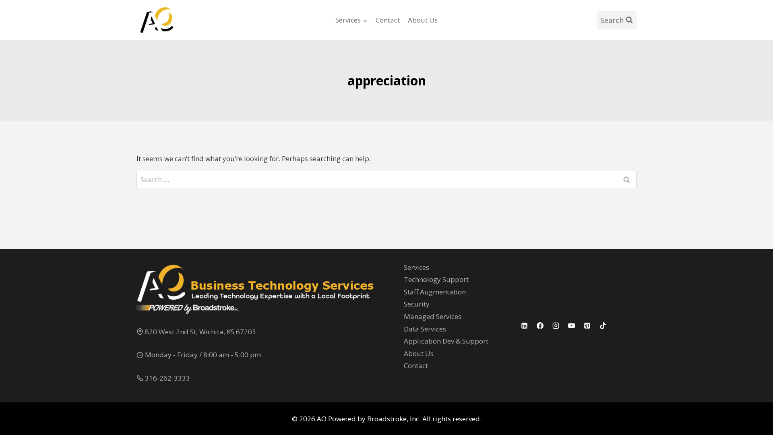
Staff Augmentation (435, 291)
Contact (388, 20)
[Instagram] (556, 325)
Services (416, 267)
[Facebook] (540, 325)
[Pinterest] (587, 325)
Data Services (425, 329)
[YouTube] (572, 325)
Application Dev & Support (446, 341)
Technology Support (436, 279)
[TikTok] (603, 325)
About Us (423, 20)
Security (417, 304)
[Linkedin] (524, 325)
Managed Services (432, 316)
